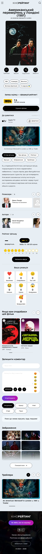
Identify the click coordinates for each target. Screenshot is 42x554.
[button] (11, 435)
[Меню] (3, 3)
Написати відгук (21, 259)
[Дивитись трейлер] (21, 136)
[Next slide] (38, 194)
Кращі (21, 405)
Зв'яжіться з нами (21, 544)
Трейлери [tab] (30, 160)
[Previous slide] (33, 194)
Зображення (9, 428)
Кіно (21, 3)
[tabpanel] (21, 195)
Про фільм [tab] (22, 155)
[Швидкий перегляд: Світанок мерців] (23, 320)
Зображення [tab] (18, 160)
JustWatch (35, 115)
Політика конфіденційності (21, 538)
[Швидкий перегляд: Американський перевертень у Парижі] (4, 320)
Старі (8, 411)
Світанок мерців (27, 345)
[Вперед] (38, 313)
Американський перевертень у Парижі (9, 346)
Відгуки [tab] (6, 160)
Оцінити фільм (21, 108)
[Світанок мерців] (30, 331)
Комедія (14, 81)
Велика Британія (11, 86)
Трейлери (7, 475)
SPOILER (8, 389)
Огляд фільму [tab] (9, 155)
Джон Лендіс (17, 200)
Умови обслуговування (21, 535)
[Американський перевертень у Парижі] (11, 331)
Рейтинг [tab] (34, 155)
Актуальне (8, 405)
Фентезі (24, 81)
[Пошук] (40, 3)
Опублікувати (10, 398)
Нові (34, 405)
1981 (6, 81)
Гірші (21, 411)
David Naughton (18, 221)
